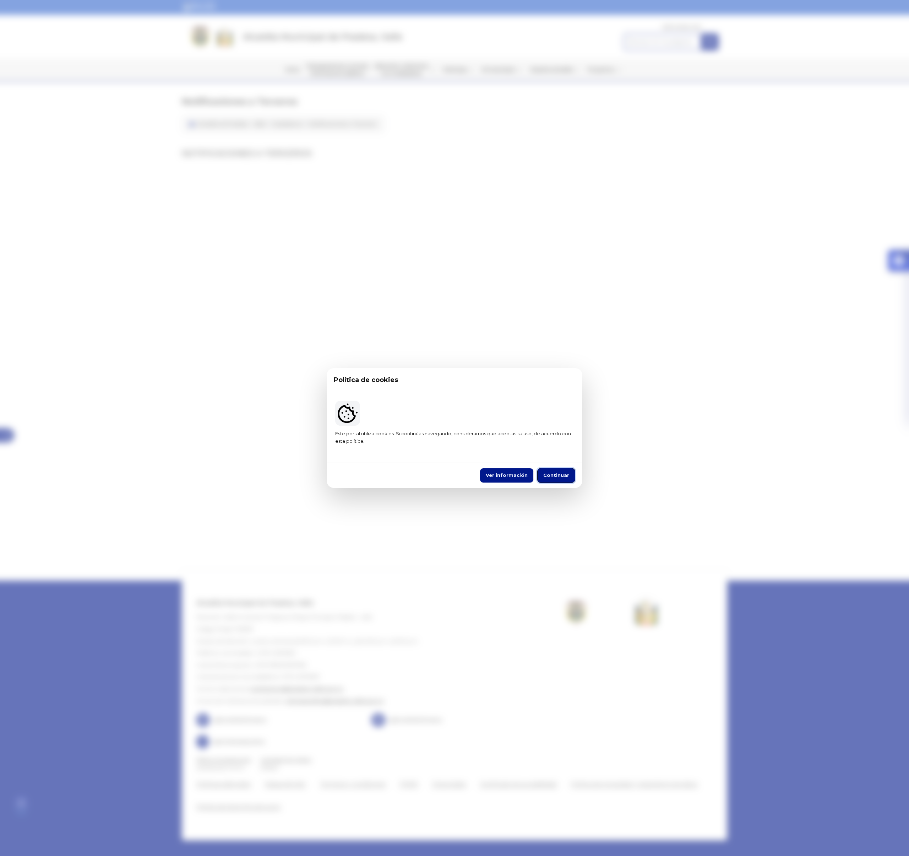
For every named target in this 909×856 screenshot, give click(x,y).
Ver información (507, 475)
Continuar (556, 475)
